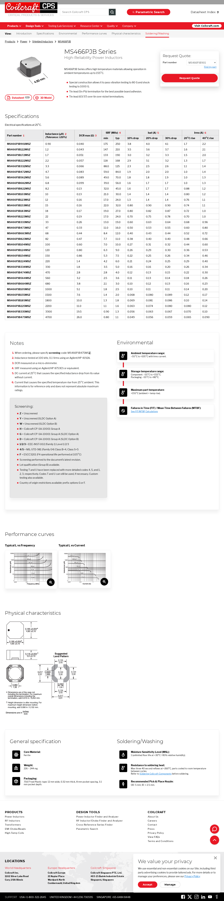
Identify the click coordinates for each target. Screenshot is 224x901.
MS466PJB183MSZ (19, 210)
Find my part (210, 67)
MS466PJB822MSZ (19, 188)
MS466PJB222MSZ (19, 160)
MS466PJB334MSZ (19, 266)
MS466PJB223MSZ (19, 216)
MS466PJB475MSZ (19, 317)
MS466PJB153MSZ (18, 205)
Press (151, 829)
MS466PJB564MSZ (19, 278)
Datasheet (18, 97)
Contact (152, 824)
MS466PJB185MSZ (19, 300)
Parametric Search (150, 12)
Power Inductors (14, 816)
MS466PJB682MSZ (19, 182)
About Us (153, 816)
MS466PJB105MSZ (19, 289)
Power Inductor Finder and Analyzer (97, 816)
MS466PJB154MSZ (19, 255)
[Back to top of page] (214, 840)
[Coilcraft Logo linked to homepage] (31, 10)
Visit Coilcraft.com (206, 25)
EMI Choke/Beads (15, 829)
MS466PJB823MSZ (19, 238)
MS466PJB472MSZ (19, 171)
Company (127, 25)
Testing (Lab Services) (60, 25)
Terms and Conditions (161, 841)
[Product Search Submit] (112, 12)
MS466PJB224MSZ (19, 261)
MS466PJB (64, 41)
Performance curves (94, 33)
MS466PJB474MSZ (19, 272)
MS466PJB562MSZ (19, 177)
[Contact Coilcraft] (214, 829)
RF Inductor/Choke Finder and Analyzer (99, 820)
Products (12, 25)
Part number (170, 62)
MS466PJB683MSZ (19, 233)
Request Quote (189, 78)
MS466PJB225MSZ (19, 305)
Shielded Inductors (42, 41)
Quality (111, 25)
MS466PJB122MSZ (18, 149)
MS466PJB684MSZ (19, 283)
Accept (147, 884)
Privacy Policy (156, 833)
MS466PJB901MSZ (19, 143)
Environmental (68, 33)
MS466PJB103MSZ (19, 194)
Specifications (45, 33)
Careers (152, 820)
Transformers (13, 824)
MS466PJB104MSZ (19, 244)
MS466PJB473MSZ (19, 227)
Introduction (24, 33)
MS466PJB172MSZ (18, 155)
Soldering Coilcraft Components (156, 773)
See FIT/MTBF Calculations (144, 411)
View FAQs (154, 837)
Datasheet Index (203, 12)
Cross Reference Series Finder (94, 824)
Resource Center (89, 25)
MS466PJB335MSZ (19, 311)
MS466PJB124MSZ (19, 250)
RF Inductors (12, 820)
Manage (170, 884)
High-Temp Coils (14, 833)
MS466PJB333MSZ (19, 222)
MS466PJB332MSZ (19, 166)
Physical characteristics (126, 33)
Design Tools (33, 25)
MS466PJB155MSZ (18, 294)
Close (215, 857)
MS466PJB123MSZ (18, 199)
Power (23, 41)
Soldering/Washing (157, 33)
